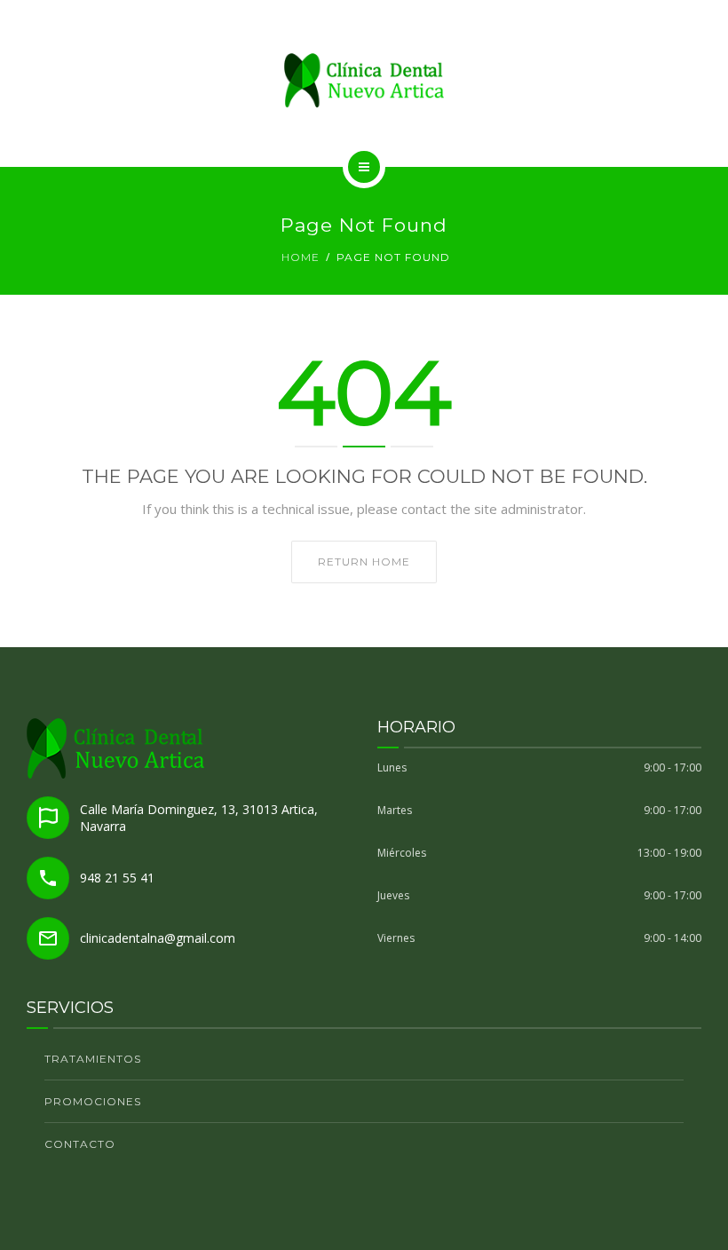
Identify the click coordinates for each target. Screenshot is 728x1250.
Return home (364, 561)
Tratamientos (92, 1058)
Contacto (79, 1144)
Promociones (92, 1101)
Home (300, 257)
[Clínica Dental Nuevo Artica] (364, 80)
